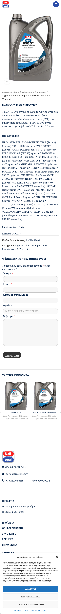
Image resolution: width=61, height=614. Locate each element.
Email (7, 284)
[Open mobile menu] (55, 4)
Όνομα (8, 273)
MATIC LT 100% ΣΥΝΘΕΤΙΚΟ (45, 412)
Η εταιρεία (8, 501)
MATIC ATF (16, 412)
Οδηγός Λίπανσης (12, 528)
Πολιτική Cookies (21, 610)
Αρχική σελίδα (9, 92)
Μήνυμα (9, 316)
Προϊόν (7, 305)
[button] (56, 556)
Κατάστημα (26, 92)
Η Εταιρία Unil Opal (13, 511)
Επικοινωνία (9, 545)
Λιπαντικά (40, 92)
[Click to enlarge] (7, 82)
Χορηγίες (7, 539)
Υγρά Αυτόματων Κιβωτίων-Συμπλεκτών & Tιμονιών (26, 97)
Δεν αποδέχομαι (31, 596)
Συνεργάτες (9, 534)
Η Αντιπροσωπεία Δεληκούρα (18, 506)
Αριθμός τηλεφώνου (16, 294)
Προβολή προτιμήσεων (31, 604)
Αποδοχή (30, 588)
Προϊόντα (8, 523)
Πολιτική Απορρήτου (38, 610)
